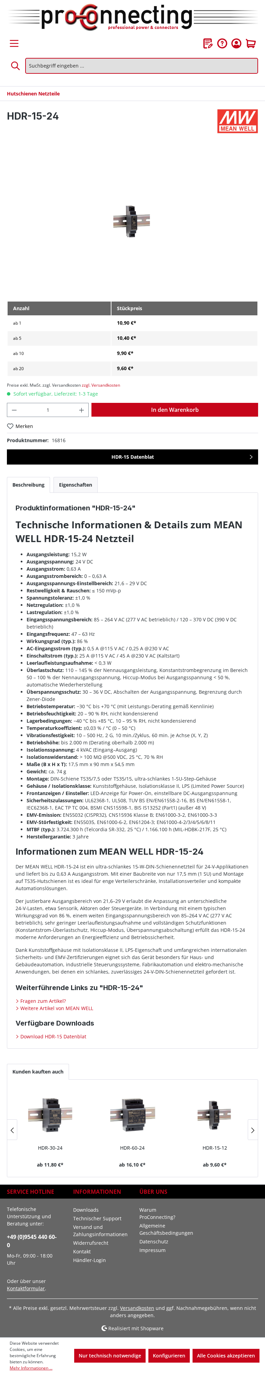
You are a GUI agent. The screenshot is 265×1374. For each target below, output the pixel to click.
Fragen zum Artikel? (42, 1001)
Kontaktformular (26, 1288)
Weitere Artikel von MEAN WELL (56, 1008)
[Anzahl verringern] (14, 410)
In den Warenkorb (175, 410)
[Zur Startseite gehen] (132, 18)
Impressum (152, 1250)
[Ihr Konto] (236, 43)
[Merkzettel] (208, 43)
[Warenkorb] (251, 43)
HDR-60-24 (132, 1147)
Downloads (86, 1210)
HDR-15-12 (215, 1147)
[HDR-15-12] (215, 1115)
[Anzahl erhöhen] (82, 410)
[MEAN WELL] (237, 121)
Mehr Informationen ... (31, 1368)
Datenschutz (153, 1241)
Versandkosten (137, 1308)
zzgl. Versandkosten (101, 385)
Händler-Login (89, 1260)
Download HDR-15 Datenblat (52, 1036)
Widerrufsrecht (90, 1243)
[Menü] (14, 43)
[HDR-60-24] (133, 1115)
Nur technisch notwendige (110, 1355)
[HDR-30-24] (50, 1115)
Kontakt (82, 1251)
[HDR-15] (132, 221)
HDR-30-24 (50, 1147)
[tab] (28, 484)
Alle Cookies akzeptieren (226, 1355)
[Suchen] (16, 66)
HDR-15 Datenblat (132, 457)
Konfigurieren (169, 1355)
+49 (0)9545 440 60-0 (32, 1241)
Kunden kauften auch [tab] (37, 1071)
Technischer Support (97, 1218)
